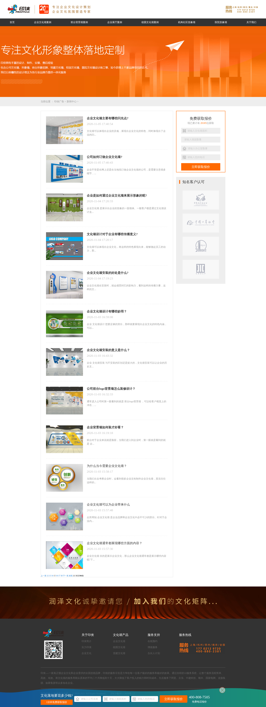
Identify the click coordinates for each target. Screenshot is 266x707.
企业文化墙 (119, 641)
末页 (71, 576)
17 (59, 576)
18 (61, 576)
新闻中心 (72, 101)
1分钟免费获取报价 (56, 702)
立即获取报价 (200, 167)
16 (57, 576)
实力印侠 (86, 647)
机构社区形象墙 (186, 22)
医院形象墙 (221, 22)
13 (50, 576)
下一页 (66, 576)
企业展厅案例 (114, 22)
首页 (12, 22)
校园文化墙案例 (150, 22)
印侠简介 (86, 641)
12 (48, 576)
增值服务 (152, 647)
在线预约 (152, 641)
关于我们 (251, 22)
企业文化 (86, 653)
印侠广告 (59, 101)
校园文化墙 (119, 647)
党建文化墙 (119, 653)
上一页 (43, 576)
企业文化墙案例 (42, 22)
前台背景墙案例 (79, 22)
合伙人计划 (154, 653)
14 (52, 576)
